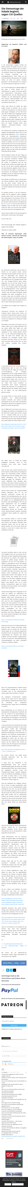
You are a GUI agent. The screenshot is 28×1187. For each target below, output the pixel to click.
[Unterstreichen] (5, 1056)
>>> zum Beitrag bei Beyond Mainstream (12, 944)
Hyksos (18, 134)
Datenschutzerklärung (18, 1184)
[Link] (8, 1056)
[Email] (14, 970)
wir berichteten (8, 203)
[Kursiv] (3, 1056)
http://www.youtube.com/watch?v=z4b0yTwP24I (13, 1136)
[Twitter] (11, 970)
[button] (2, 2)
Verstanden (8, 1184)
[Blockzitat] (6, 1056)
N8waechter (6, 18)
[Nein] (26, 1182)
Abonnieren (14, 1025)
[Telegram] (7, 970)
